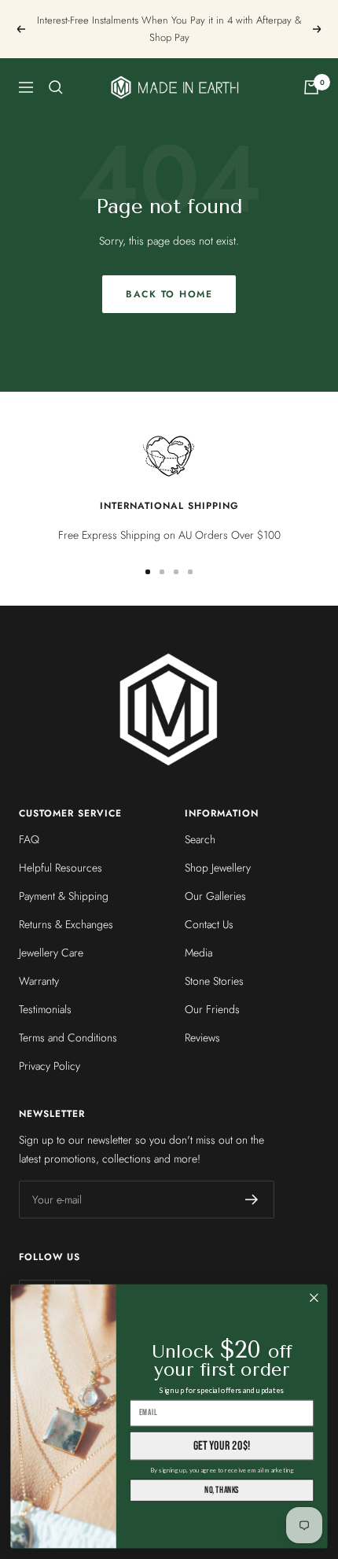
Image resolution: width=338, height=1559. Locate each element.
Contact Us (209, 924)
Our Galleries (215, 896)
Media (198, 952)
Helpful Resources (60, 867)
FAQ (29, 839)
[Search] (56, 87)
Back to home (169, 294)
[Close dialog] (314, 1297)
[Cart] (311, 87)
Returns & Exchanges (66, 924)
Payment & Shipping (63, 896)
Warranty (39, 981)
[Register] (252, 1199)
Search (200, 839)
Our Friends (212, 1009)
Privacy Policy (49, 1066)
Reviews (202, 1037)
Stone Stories (214, 981)
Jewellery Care (51, 952)
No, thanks (221, 1489)
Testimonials (45, 1009)
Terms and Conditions (68, 1037)
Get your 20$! (222, 1445)
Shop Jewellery (218, 867)
